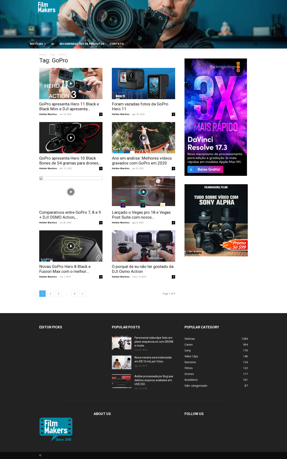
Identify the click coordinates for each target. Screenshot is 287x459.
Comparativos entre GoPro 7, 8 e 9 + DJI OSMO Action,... (70, 215)
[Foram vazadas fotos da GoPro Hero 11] (143, 83)
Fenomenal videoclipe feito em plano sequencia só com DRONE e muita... (154, 341)
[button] (255, 44)
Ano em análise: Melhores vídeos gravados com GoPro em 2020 (142, 160)
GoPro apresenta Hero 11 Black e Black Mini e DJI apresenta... (69, 106)
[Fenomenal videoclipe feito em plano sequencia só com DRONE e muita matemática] (121, 342)
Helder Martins (48, 114)
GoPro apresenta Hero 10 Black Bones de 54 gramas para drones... (70, 160)
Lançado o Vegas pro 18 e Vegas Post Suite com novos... (141, 215)
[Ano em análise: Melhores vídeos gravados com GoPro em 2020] (143, 137)
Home (42, 54)
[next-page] (82, 293)
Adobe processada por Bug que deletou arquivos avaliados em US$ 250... (154, 380)
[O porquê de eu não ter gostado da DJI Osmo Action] (143, 246)
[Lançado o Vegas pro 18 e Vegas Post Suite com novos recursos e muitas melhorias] (143, 191)
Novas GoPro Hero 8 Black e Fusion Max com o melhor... (65, 269)
